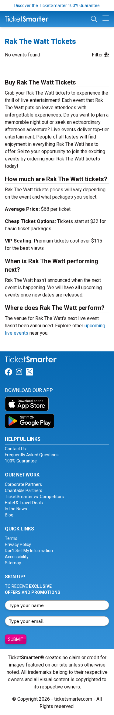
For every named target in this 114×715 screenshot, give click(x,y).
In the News (16, 508)
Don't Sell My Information (29, 550)
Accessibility (17, 556)
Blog (9, 514)
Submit (15, 639)
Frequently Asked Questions (32, 454)
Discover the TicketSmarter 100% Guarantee (57, 5)
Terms (11, 538)
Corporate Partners (23, 484)
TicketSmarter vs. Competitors (34, 496)
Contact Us (15, 448)
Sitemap (13, 562)
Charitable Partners (23, 490)
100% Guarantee (21, 460)
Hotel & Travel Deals (24, 502)
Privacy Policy (18, 544)
